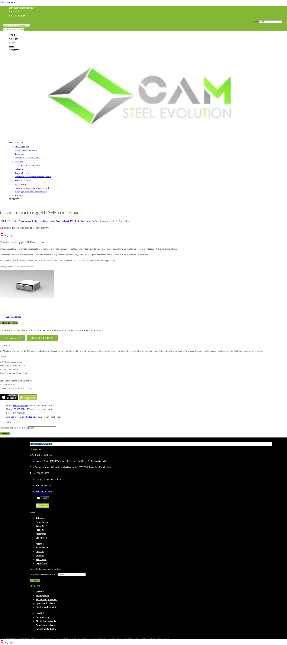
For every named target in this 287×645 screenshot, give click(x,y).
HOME (12, 35)
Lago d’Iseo (41, 538)
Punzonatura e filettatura (26, 150)
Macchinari (41, 534)
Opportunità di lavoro (46, 603)
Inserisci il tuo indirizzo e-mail (14, 427)
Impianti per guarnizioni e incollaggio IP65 (33, 188)
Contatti (40, 526)
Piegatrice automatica (30, 165)
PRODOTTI (14, 199)
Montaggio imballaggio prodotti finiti (31, 192)
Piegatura (19, 161)
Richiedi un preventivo (46, 599)
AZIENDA (13, 39)
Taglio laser (20, 154)
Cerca (255, 21)
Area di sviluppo (22, 146)
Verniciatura (20, 184)
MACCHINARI (16, 142)
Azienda (40, 518)
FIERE (11, 46)
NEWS (12, 42)
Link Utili (40, 592)
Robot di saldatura (23, 180)
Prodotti (40, 530)
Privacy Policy (42, 595)
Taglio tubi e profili (23, 173)
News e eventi (42, 522)
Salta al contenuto (8, 2)
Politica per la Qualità (46, 607)
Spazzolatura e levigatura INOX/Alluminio (33, 176)
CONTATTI (14, 50)
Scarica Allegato (13, 316)
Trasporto (19, 195)
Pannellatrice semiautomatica (28, 158)
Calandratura (20, 169)
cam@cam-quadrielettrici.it (24, 416)
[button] (7, 236)
